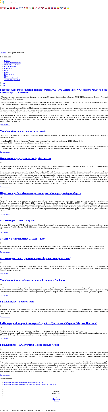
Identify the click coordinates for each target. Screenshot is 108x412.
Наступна (56, 399)
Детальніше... (5, 125)
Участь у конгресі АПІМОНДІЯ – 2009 (22, 238)
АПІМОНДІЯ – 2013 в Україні (17, 220)
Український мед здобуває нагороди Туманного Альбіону (32, 280)
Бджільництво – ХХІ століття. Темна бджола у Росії (29, 344)
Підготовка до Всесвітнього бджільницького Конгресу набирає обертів (40, 193)
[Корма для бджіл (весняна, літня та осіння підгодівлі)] (2, 85)
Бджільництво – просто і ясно (17, 301)
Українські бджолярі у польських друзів (23, 131)
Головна (3, 53)
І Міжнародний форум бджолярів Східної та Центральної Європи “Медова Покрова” (48, 323)
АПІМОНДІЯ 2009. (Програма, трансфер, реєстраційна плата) (35, 258)
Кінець (56, 401)
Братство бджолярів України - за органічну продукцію (23, 382)
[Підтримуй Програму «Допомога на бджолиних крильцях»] (2, 83)
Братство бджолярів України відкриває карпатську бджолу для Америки (30, 384)
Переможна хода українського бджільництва (25, 158)
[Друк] (1, 163)
